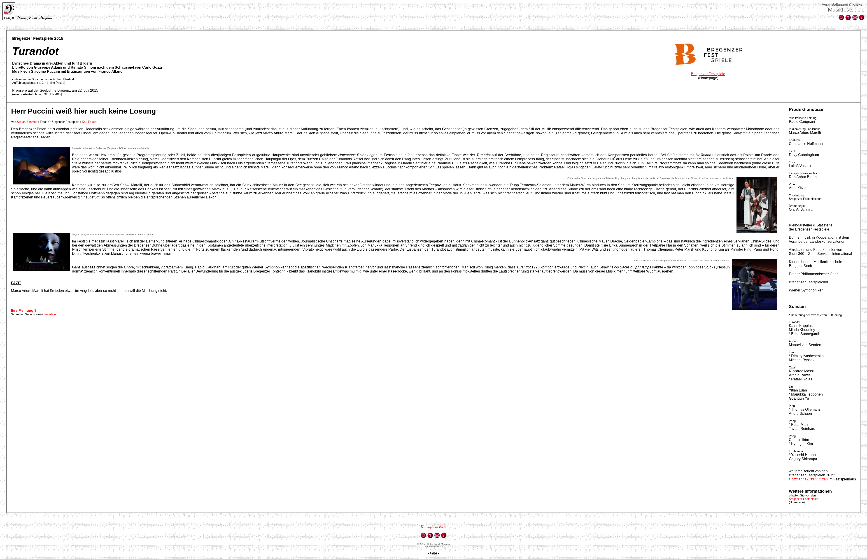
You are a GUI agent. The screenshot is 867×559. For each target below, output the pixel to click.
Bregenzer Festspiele (708, 74)
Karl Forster (89, 121)
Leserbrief (50, 314)
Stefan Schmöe (27, 121)
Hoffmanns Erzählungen (808, 479)
